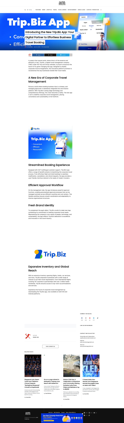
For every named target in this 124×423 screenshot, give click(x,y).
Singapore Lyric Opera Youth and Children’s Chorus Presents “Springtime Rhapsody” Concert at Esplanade (32, 383)
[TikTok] (98, 319)
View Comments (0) (50, 346)
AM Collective (57, 412)
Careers (63, 412)
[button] (25, 9)
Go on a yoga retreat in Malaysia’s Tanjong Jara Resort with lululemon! (52, 381)
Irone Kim (36, 337)
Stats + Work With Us (71, 412)
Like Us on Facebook (86, 325)
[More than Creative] (62, 418)
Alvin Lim (51, 412)
